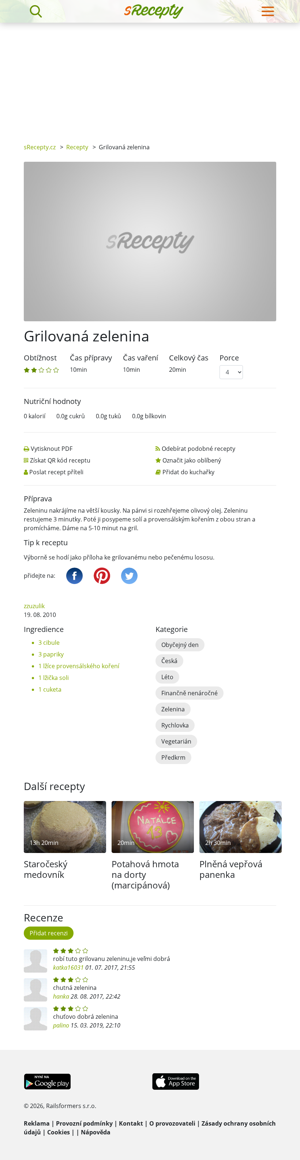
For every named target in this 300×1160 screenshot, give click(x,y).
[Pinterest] (102, 576)
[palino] (35, 1018)
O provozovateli (172, 1123)
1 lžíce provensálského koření (78, 666)
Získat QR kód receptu (60, 460)
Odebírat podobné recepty (198, 449)
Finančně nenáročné (189, 693)
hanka (61, 996)
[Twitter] (129, 576)
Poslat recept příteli (56, 472)
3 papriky (51, 654)
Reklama (37, 1123)
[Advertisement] (150, 77)
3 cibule (49, 643)
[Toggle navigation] (267, 11)
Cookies (58, 1132)
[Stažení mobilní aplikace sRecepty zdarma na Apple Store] (175, 1081)
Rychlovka (175, 725)
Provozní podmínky (84, 1123)
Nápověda (95, 1132)
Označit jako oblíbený (191, 460)
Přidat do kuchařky (188, 472)
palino (61, 1025)
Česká (169, 661)
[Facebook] (74, 576)
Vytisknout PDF (51, 449)
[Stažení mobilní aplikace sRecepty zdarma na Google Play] (47, 1081)
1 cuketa (49, 689)
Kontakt (131, 1123)
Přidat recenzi (49, 933)
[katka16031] (35, 961)
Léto (167, 677)
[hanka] (35, 990)
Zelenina (173, 709)
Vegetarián (176, 741)
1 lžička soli (53, 678)
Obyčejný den (180, 645)
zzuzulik (34, 606)
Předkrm (173, 757)
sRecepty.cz (40, 147)
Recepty (77, 147)
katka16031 (68, 967)
